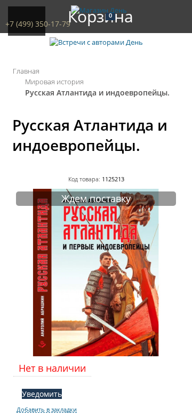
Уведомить (42, 394)
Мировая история (54, 81)
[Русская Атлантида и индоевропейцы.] (96, 353)
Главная (26, 71)
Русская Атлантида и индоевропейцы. (97, 92)
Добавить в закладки (47, 409)
